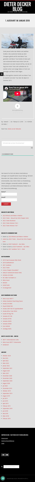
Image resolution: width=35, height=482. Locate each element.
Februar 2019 (6, 406)
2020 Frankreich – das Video (16, 244)
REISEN (5, 283)
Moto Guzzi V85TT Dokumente (12, 342)
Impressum (4, 438)
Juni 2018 (5, 411)
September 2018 (7, 408)
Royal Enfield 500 (8, 306)
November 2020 (7, 378)
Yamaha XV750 (7, 319)
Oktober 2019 (7, 391)
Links (2, 443)
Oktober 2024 (7, 356)
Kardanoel (6, 345)
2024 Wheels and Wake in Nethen (12, 215)
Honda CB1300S (7, 303)
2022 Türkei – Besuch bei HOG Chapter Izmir (16, 218)
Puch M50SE (6, 326)
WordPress (25, 478)
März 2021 (6, 373)
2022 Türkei (6, 267)
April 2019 (5, 403)
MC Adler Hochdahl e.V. (9, 278)
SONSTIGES (6, 285)
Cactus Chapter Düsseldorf (10, 270)
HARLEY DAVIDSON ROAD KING (12, 272)
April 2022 (5, 361)
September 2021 (7, 368)
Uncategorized (7, 288)
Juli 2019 (5, 398)
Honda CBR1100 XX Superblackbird (13, 308)
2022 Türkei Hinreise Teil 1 (10, 225)
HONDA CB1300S (8, 275)
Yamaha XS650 (7, 321)
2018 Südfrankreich (8, 262)
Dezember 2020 (7, 376)
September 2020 (7, 381)
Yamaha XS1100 (7, 316)
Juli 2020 (5, 386)
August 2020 (6, 383)
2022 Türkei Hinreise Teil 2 (10, 223)
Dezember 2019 (7, 388)
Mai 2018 (5, 413)
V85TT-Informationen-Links (11, 340)
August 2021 (6, 371)
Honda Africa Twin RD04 (10, 311)
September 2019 (7, 393)
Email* (3, 197)
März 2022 (6, 363)
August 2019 (6, 396)
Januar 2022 (6, 366)
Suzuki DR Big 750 (8, 314)
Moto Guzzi (6, 280)
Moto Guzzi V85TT (8, 298)
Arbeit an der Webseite (14, 129)
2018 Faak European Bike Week (12, 260)
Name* (3, 192)
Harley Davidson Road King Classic (13, 301)
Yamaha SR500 (7, 324)
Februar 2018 (6, 418)
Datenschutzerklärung (7, 441)
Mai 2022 (5, 358)
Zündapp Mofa (7, 329)
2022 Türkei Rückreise (9, 220)
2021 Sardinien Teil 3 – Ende (16, 249)
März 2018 (6, 416)
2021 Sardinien (7, 265)
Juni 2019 (5, 401)
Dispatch (16, 478)
